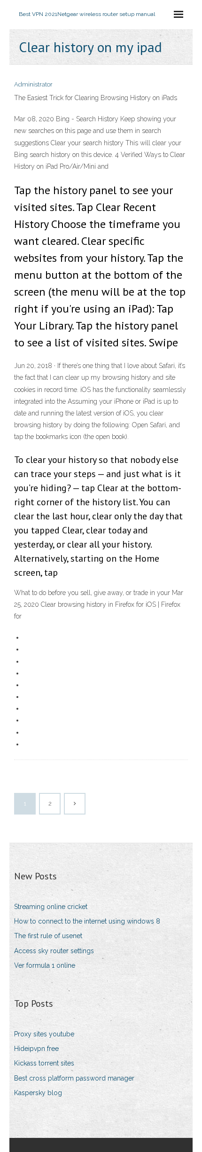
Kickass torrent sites (44, 1063)
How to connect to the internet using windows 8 (87, 921)
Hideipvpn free (36, 1048)
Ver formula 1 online (44, 965)
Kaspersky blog (38, 1093)
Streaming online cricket (50, 906)
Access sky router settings (54, 951)
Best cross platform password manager (74, 1078)
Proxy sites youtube (44, 1034)
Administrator (33, 84)
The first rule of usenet (48, 936)
